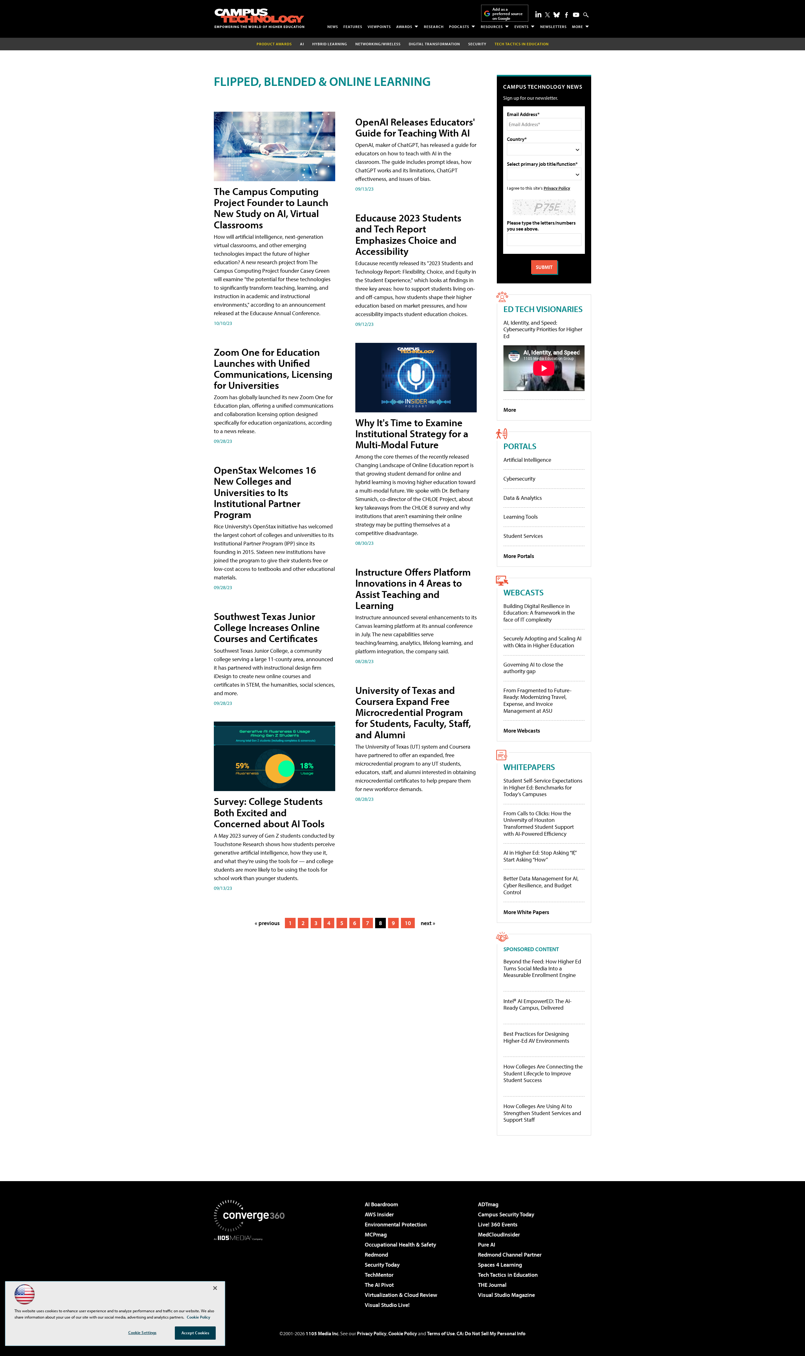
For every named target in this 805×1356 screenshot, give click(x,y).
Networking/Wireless (378, 44)
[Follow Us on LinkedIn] (538, 14)
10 (408, 923)
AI (302, 44)
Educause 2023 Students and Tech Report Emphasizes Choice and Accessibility (408, 234)
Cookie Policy (402, 1333)
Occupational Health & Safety (400, 1244)
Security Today (382, 1264)
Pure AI (486, 1244)
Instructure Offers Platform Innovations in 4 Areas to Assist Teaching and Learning (413, 588)
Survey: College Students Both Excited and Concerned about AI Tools (269, 812)
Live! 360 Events (498, 1224)
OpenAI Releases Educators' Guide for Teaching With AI (415, 127)
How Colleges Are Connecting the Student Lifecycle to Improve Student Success (543, 1073)
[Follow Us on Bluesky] (556, 15)
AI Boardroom (381, 1204)
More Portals (518, 556)
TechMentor (379, 1274)
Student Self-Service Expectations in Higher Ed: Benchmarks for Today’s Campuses (542, 787)
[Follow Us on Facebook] (566, 15)
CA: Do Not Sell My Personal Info (491, 1333)
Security (477, 44)
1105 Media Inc (322, 1333)
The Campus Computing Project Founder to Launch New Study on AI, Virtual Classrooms (271, 208)
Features (352, 26)
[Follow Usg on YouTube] (576, 15)
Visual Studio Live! (387, 1305)
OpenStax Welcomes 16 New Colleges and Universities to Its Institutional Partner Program (265, 492)
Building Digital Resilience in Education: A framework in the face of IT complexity (539, 612)
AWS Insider (379, 1214)
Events (521, 26)
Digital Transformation (434, 44)
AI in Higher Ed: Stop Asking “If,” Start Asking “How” (539, 856)
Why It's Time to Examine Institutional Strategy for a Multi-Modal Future (411, 433)
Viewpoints (379, 26)
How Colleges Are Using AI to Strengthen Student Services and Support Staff (542, 1113)
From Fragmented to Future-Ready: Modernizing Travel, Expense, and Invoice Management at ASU (537, 700)
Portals (519, 445)
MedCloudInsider (499, 1234)
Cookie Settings (142, 1332)
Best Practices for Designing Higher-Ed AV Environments (536, 1037)
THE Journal (492, 1284)
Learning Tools (520, 516)
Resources (492, 26)
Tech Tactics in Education (508, 1274)
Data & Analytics (522, 497)
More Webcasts (521, 730)
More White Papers (526, 912)
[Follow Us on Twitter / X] (547, 14)
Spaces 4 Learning (500, 1264)
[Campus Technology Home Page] (259, 18)
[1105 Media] (251, 1273)
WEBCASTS (523, 592)
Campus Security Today (506, 1214)
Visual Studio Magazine (506, 1294)
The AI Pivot (379, 1284)
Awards (404, 26)
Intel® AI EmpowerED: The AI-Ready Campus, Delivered (537, 1004)
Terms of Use (441, 1333)
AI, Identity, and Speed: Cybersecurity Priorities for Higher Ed (542, 329)
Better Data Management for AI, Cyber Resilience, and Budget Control (541, 885)
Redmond (376, 1254)
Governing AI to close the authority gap (533, 668)
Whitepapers (529, 766)
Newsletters (553, 26)
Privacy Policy (557, 188)
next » (428, 923)
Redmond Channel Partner (509, 1254)
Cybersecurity (519, 478)
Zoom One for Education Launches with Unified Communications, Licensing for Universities (273, 369)
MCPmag (376, 1234)
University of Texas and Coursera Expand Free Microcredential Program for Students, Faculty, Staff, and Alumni (413, 712)
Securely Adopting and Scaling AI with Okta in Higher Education (542, 642)
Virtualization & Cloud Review (401, 1294)
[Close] (215, 1288)
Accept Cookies (195, 1332)
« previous (267, 923)
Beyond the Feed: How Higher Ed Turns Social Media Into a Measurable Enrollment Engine (542, 968)
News (332, 26)
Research (434, 26)
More (577, 26)
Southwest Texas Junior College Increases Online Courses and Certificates (267, 627)
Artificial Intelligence (527, 459)
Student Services (523, 535)
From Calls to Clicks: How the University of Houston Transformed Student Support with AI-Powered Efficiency (538, 823)
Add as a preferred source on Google (507, 13)
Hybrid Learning (329, 44)
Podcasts (459, 26)
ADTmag (488, 1204)
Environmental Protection (396, 1224)
